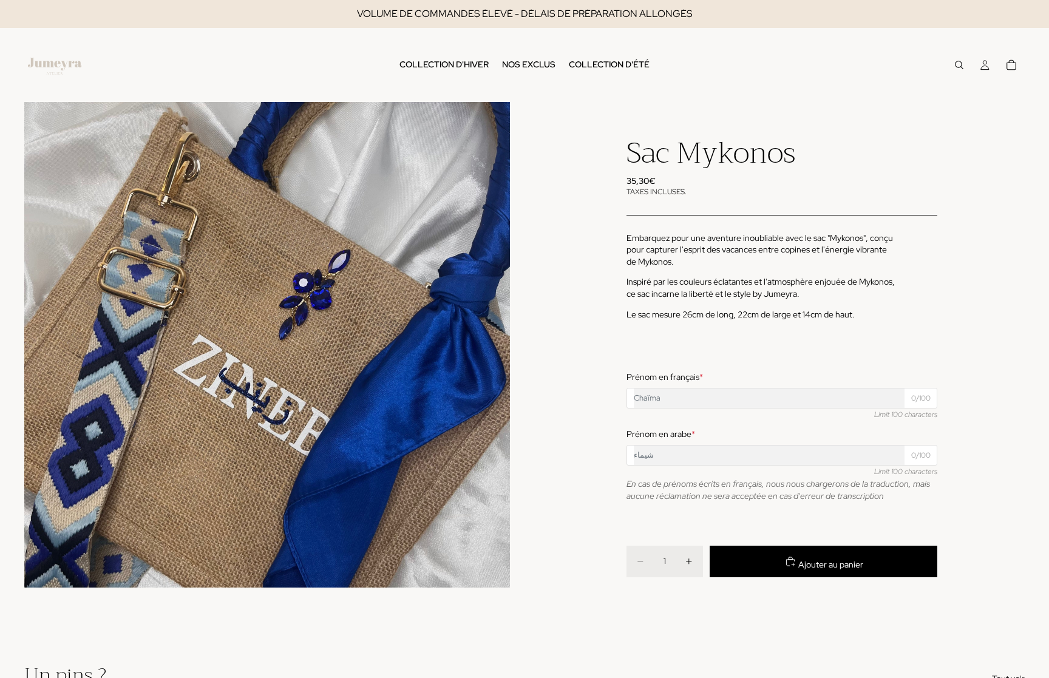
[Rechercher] (959, 65)
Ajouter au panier (829, 564)
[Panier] (1011, 65)
